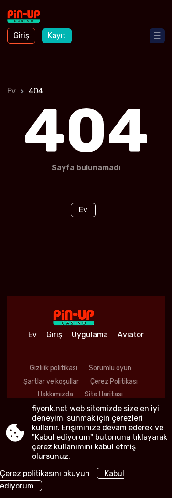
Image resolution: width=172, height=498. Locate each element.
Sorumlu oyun (110, 368)
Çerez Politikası (114, 381)
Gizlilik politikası (53, 368)
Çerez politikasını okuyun (45, 473)
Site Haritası (104, 394)
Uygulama (90, 334)
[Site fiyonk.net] (33, 17)
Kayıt (57, 35)
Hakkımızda (55, 394)
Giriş (21, 35)
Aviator (131, 334)
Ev (11, 90)
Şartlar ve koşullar (51, 381)
